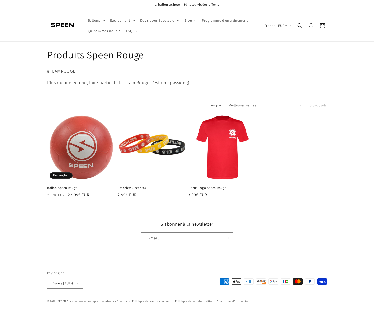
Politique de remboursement (151, 301)
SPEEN (61, 301)
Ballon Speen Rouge (62, 188)
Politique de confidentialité (193, 301)
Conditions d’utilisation (233, 301)
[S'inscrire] (227, 238)
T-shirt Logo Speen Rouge (207, 188)
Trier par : (215, 105)
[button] (96, 20)
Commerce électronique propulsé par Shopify (97, 301)
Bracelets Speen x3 (132, 188)
